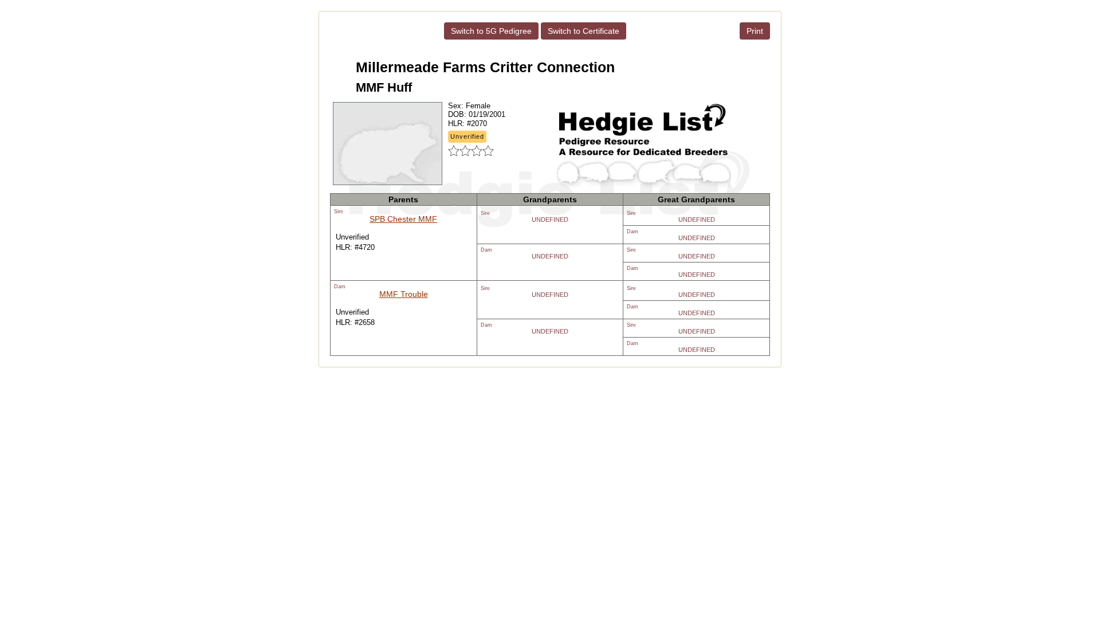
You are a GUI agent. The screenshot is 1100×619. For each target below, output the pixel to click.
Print (755, 31)
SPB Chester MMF (403, 219)
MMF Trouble (403, 294)
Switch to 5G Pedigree (491, 31)
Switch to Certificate (583, 31)
